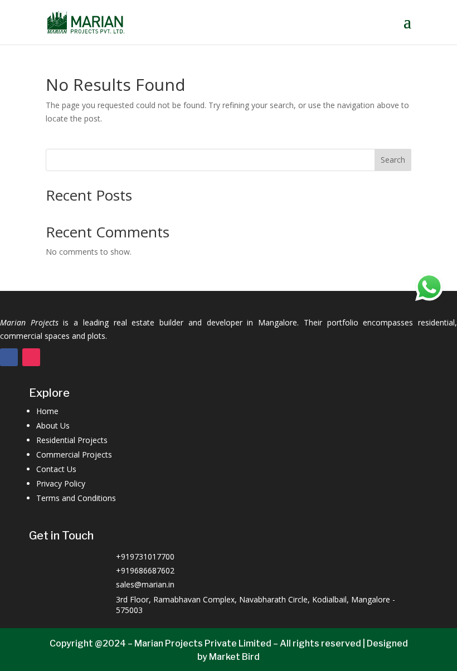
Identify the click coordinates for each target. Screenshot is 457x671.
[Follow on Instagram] (31, 357)
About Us (53, 425)
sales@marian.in (145, 584)
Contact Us (56, 469)
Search (393, 159)
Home (47, 411)
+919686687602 (145, 570)
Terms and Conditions (76, 498)
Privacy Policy (60, 483)
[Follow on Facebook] (9, 357)
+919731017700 (145, 556)
